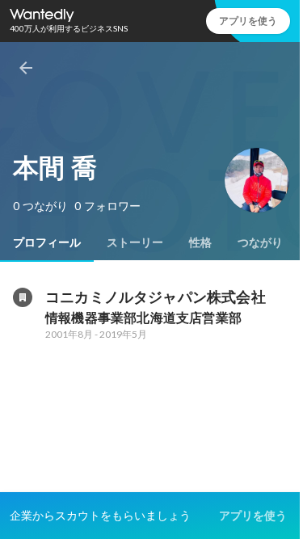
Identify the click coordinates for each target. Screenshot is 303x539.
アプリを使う (248, 20)
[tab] (47, 242)
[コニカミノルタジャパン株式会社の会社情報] (22, 297)
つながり (260, 242)
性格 (200, 242)
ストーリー (135, 242)
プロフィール (47, 242)
